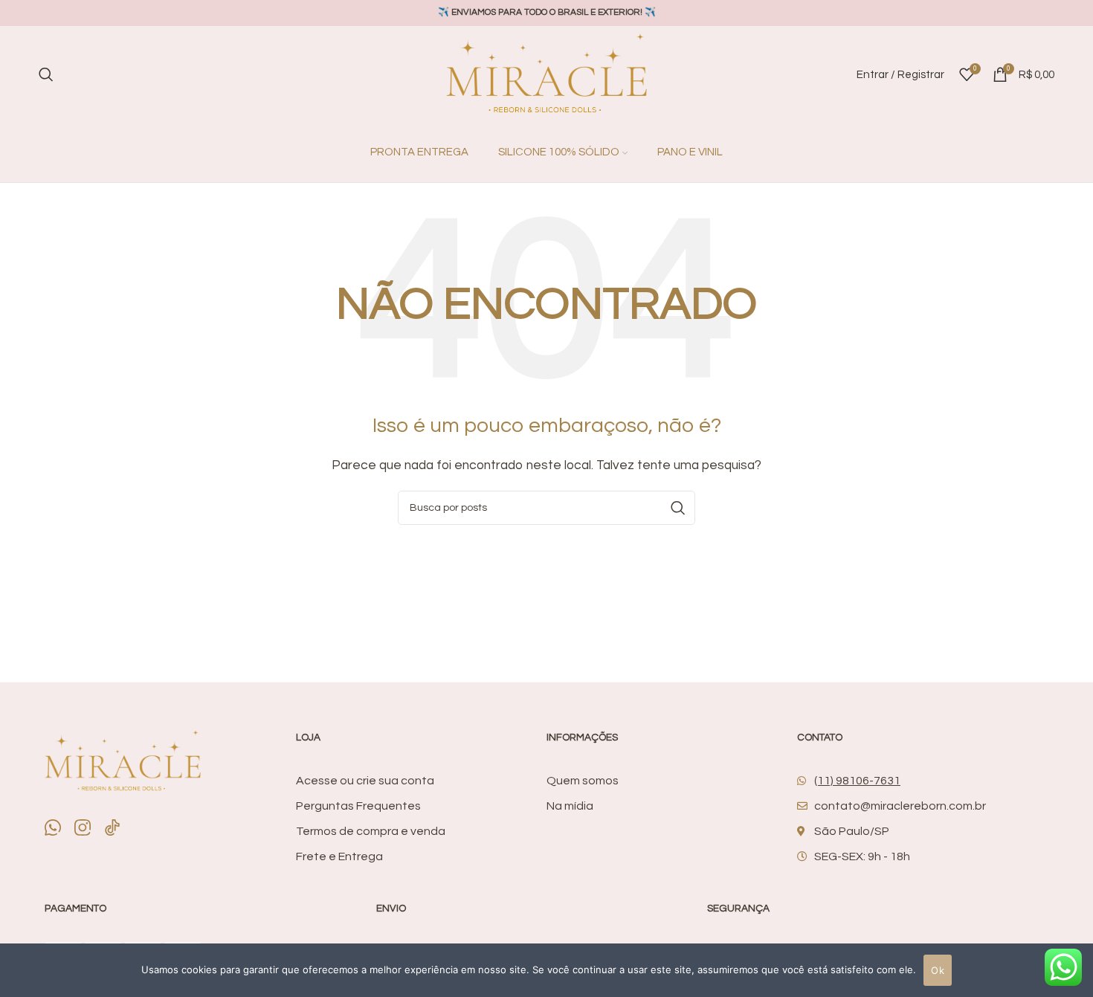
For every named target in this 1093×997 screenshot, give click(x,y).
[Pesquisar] (46, 74)
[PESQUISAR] (678, 508)
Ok (937, 970)
